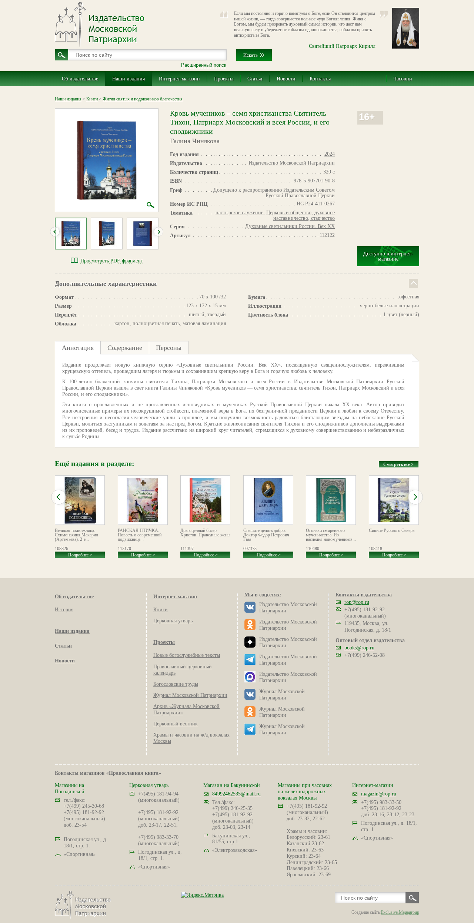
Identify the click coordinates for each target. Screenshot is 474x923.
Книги (92, 99)
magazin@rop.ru (378, 794)
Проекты (223, 79)
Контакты (320, 79)
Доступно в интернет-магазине (388, 256)
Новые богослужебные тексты (186, 655)
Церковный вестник (175, 724)
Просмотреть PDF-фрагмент (111, 261)
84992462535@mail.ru (236, 794)
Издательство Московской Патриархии (291, 163)
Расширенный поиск (203, 65)
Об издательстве (80, 79)
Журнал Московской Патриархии (190, 695)
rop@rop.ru (356, 602)
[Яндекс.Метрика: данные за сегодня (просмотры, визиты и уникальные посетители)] (202, 895)
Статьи (255, 79)
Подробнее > (80, 555)
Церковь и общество (288, 212)
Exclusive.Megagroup (400, 912)
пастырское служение (239, 212)
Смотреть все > (398, 464)
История (64, 609)
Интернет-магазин (179, 79)
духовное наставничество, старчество (304, 215)
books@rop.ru (359, 648)
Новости (286, 79)
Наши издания (128, 79)
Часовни (402, 79)
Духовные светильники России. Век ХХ (290, 226)
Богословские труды (175, 684)
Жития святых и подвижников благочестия (143, 99)
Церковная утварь (173, 620)
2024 (329, 154)
